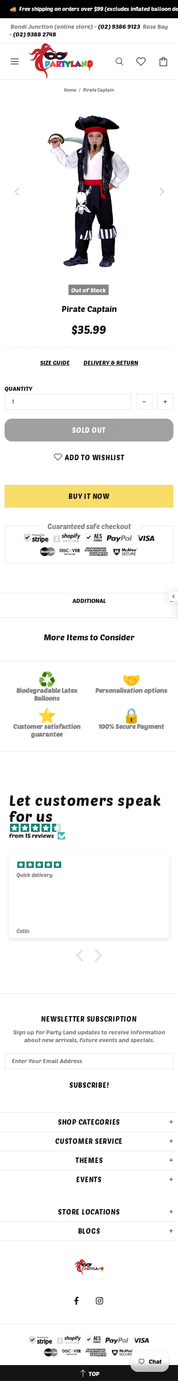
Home (70, 90)
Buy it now (89, 496)
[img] (93, 828)
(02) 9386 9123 (119, 26)
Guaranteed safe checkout (89, 526)
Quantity (18, 388)
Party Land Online (61, 61)
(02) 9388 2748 (34, 34)
